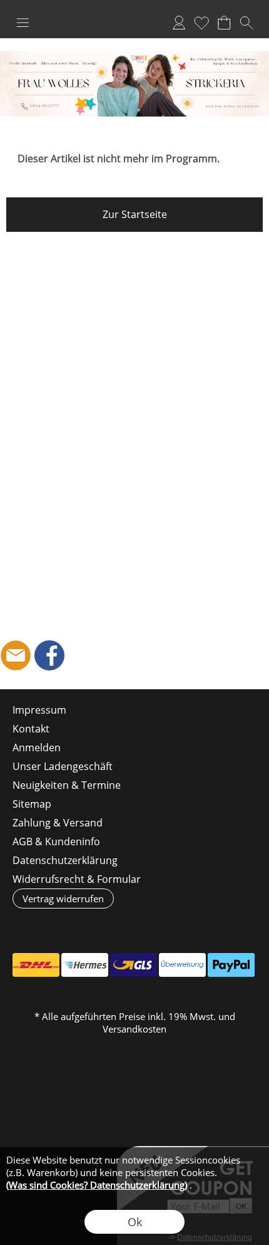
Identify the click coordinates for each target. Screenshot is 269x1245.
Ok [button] (135, 1221)
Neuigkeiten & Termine (67, 785)
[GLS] (133, 965)
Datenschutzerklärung (65, 860)
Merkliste (201, 22)
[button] (23, 22)
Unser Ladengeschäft (63, 766)
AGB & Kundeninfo (56, 841)
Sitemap (32, 804)
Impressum (39, 710)
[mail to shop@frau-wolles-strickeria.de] (15, 655)
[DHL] (36, 965)
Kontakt (31, 729)
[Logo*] (134, 56)
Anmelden (179, 22)
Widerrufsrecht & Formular (77, 879)
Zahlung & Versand (58, 823)
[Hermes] (84, 965)
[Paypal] (231, 965)
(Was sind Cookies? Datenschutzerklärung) (96, 1185)
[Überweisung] (182, 965)
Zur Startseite (135, 214)
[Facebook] (49, 655)
